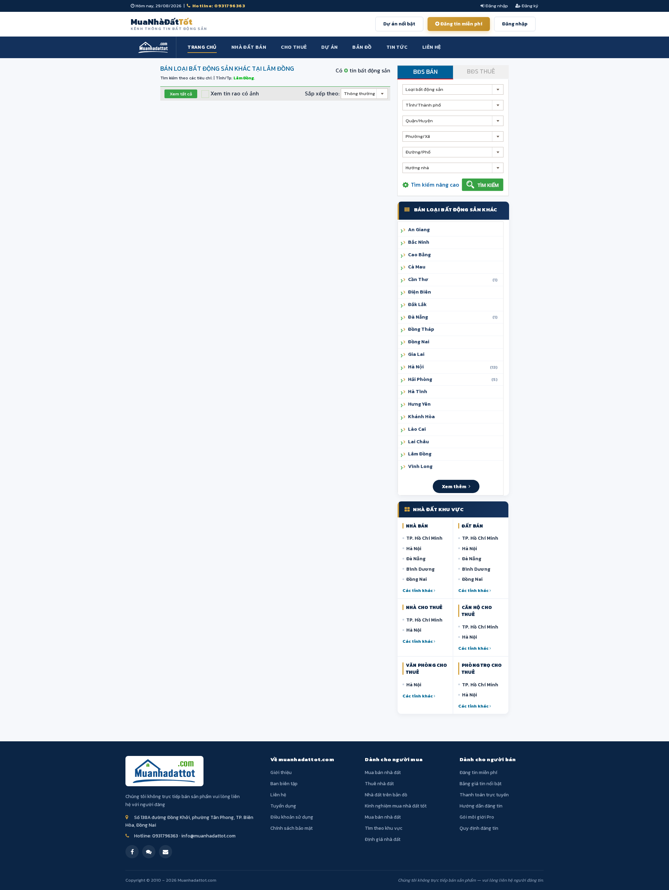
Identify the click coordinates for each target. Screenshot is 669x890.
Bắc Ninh (418, 242)
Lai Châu (418, 441)
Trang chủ (202, 47)
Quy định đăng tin (479, 828)
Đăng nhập (496, 5)
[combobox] (364, 93)
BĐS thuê (481, 71)
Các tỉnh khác (418, 590)
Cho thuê (294, 47)
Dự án (329, 47)
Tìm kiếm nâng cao (435, 184)
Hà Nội (453, 366)
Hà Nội (413, 548)
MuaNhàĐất (169, 24)
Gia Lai (416, 354)
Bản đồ (361, 47)
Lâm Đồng (419, 454)
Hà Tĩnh (417, 391)
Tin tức (397, 47)
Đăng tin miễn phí (460, 24)
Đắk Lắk (417, 304)
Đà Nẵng (453, 317)
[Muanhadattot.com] (153, 47)
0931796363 (165, 835)
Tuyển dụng (283, 805)
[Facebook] (132, 851)
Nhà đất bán (248, 47)
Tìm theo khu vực (383, 828)
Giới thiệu (281, 772)
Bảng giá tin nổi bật (480, 783)
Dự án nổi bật (399, 24)
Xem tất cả (181, 94)
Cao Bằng (419, 254)
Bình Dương (420, 568)
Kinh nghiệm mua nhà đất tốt (395, 805)
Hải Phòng (453, 379)
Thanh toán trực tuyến (484, 794)
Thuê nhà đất (379, 783)
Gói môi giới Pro (477, 816)
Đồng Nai (418, 341)
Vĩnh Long (420, 466)
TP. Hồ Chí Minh (424, 537)
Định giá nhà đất (382, 839)
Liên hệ (431, 47)
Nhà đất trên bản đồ (386, 794)
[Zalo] (148, 851)
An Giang (419, 229)
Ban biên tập (284, 783)
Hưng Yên (419, 404)
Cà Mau (416, 267)
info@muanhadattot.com (208, 835)
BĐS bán (425, 71)
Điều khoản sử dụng (291, 816)
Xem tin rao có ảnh (234, 93)
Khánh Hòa (421, 416)
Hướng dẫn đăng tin (481, 805)
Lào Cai (417, 429)
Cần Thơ (453, 279)
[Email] (165, 851)
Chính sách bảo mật (291, 828)
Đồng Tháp (421, 329)
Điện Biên (419, 292)
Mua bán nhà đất (383, 772)
